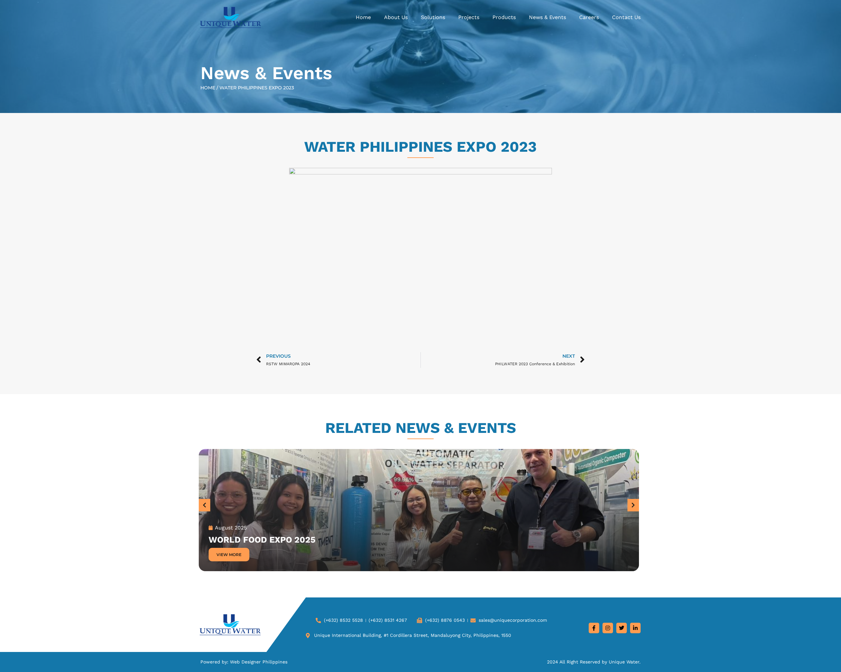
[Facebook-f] (594, 628)
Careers (589, 17)
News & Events (547, 17)
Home (363, 17)
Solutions (433, 17)
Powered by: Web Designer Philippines (243, 661)
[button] (204, 505)
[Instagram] (607, 628)
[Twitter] (621, 628)
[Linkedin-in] (635, 628)
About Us (396, 17)
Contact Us (626, 17)
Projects (468, 17)
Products (504, 17)
